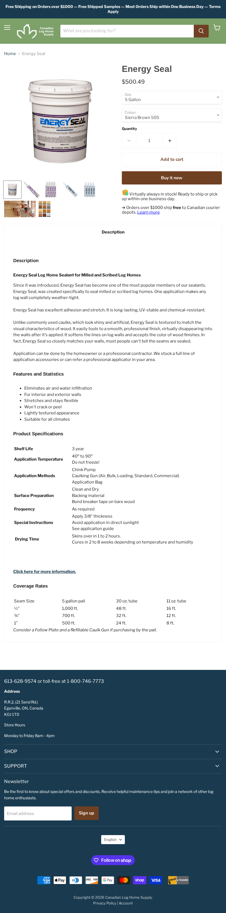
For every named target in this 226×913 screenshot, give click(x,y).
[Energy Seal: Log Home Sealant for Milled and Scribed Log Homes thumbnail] (32, 190)
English (110, 839)
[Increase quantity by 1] (170, 141)
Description (113, 232)
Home (10, 53)
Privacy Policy (104, 903)
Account (126, 903)
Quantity (129, 129)
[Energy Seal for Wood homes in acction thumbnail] (20, 209)
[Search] (201, 31)
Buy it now (171, 178)
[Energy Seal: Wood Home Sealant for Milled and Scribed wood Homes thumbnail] (89, 190)
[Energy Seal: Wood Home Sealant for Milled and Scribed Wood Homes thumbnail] (51, 190)
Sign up (86, 813)
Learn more (148, 212)
